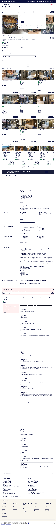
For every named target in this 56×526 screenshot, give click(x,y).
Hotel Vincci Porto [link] (30, 478)
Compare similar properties (28, 166)
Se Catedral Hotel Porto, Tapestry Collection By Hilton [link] (36, 492)
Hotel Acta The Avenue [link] (6, 478)
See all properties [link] (6, 4)
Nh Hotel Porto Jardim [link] (6, 488)
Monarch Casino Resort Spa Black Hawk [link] (9, 480)
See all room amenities (23, 242)
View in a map (22, 191)
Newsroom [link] (24, 508)
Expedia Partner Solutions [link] (26, 507)
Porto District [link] (8, 496)
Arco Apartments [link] (5, 487)
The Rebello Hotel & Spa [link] (7, 482)
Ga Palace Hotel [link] (5, 491)
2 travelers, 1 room (39, 12)
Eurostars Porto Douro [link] (31, 484)
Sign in (53, 1)
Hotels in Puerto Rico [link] (4, 516)
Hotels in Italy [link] (3, 509)
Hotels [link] (3, 496)
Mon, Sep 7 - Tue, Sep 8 (23, 12)
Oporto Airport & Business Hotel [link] (33, 479)
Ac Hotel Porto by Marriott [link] (7, 484)
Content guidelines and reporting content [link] (38, 512)
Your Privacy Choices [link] (36, 509)
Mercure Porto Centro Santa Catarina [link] (8, 492)
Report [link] (5, 312)
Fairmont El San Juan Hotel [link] (32, 490)
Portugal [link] (6, 496)
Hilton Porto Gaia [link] (5, 483)
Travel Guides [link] (47, 509)
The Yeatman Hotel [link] (31, 487)
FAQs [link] (13, 506)
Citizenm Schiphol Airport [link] (7, 489)
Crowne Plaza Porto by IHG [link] (7, 481)
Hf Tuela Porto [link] (5, 490)
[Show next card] (53, 155)
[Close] (55, 523)
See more (21, 202)
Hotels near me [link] (47, 507)
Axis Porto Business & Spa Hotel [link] (32, 491)
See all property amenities (24, 233)
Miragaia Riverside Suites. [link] (7, 485)
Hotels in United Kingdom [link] (5, 510)
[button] (23, 20)
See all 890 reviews (5, 43)
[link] (52, 4)
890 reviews (4, 302)
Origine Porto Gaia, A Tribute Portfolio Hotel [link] (34, 493)
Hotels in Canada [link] (4, 507)
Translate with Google (23, 380)
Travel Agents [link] (25, 511)
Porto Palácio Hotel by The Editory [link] (33, 481)
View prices (16, 92)
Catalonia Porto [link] (30, 483)
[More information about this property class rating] (5, 7)
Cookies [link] (35, 510)
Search (52, 12)
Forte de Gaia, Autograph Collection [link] (8, 479)
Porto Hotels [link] (12, 496)
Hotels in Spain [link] (4, 513)
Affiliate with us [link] (25, 505)
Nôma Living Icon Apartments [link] (32, 489)
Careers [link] (46, 506)
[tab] (5, 476)
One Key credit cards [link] (47, 510)
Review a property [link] (15, 509)
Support (44, 1)
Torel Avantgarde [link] (30, 485)
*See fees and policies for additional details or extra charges (27, 222)
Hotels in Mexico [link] (4, 506)
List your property (39, 1)
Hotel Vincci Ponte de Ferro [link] (32, 480)
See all (3, 51)
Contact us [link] (14, 507)
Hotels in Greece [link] (4, 517)
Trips (48, 1)
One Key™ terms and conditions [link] (38, 507)
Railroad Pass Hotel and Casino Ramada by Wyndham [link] (11, 486)
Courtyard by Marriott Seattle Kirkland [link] (9, 493)
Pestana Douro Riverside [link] (31, 486)
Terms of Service (8, 524)
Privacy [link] (35, 506)
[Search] (52, 293)
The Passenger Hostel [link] (31, 488)
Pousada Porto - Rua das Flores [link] (32, 482)
